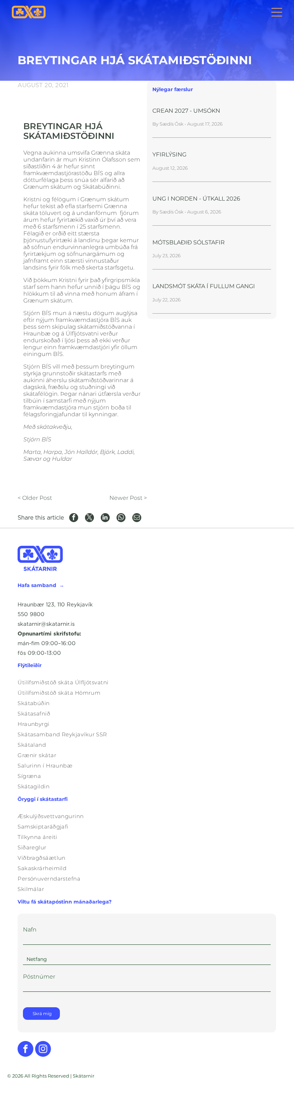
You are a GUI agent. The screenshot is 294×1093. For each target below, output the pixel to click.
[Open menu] (276, 12)
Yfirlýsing (169, 154)
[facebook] (25, 1050)
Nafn (30, 929)
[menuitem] (147, 682)
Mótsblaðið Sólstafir (188, 242)
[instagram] (43, 1050)
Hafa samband (37, 585)
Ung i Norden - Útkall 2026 (196, 198)
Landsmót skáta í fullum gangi (203, 286)
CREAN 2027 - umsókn (186, 110)
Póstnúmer (39, 976)
